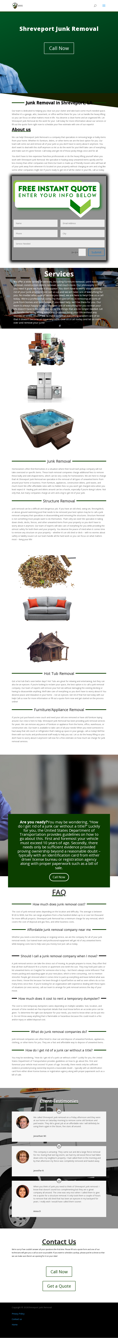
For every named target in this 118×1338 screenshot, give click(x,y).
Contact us (17, 1319)
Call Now (59, 48)
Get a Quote (59, 1286)
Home (15, 1324)
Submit (96, 252)
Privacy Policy (18, 1313)
